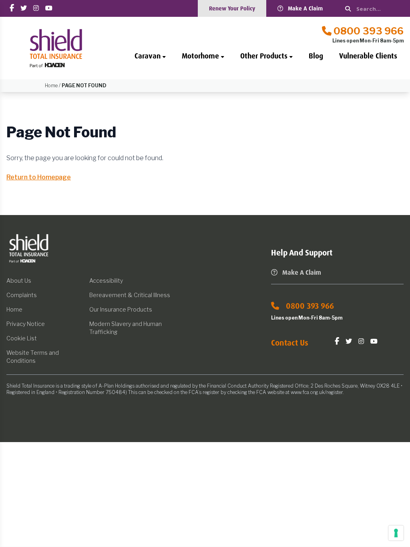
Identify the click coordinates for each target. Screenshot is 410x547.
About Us (18, 280)
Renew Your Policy (232, 8)
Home (14, 309)
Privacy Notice (25, 323)
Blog (316, 56)
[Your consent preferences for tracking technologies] (396, 533)
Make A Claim (305, 8)
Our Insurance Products (120, 309)
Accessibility (106, 280)
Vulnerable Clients (368, 56)
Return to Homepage (38, 177)
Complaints (21, 295)
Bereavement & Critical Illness (129, 295)
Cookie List (21, 338)
